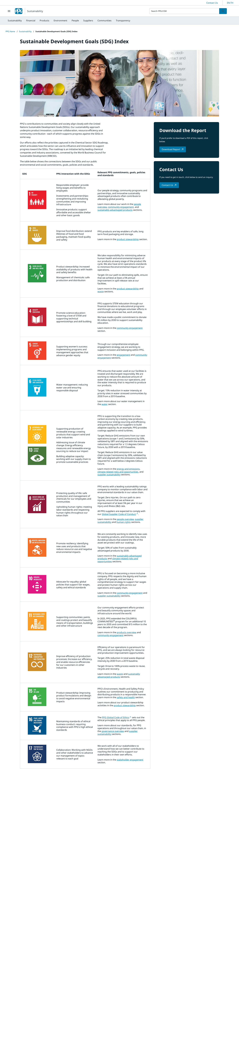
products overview (126, 632)
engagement (123, 354)
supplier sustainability (109, 474)
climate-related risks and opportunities (118, 471)
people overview (125, 519)
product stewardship (128, 239)
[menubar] (69, 20)
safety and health (126, 697)
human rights (123, 522)
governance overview (113, 731)
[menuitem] (15, 20)
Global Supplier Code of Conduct (119, 514)
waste (101, 291)
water (105, 404)
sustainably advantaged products (115, 209)
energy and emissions (128, 468)
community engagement (121, 207)
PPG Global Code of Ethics (115, 717)
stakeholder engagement (130, 759)
